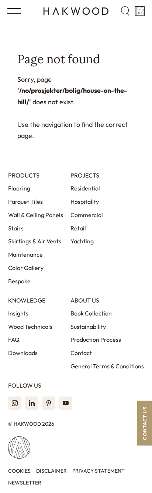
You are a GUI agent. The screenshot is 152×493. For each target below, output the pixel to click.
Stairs (16, 228)
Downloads (23, 353)
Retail (78, 228)
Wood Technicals (30, 326)
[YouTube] (65, 403)
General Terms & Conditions (107, 366)
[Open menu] (14, 11)
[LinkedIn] (31, 403)
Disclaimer (51, 471)
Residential (85, 188)
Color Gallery (26, 267)
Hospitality (84, 201)
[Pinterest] (48, 403)
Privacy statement (98, 471)
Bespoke (19, 281)
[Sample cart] (140, 11)
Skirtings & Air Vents (34, 241)
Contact (81, 353)
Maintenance (25, 254)
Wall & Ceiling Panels (35, 215)
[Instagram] (14, 403)
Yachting (82, 241)
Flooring (19, 188)
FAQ (14, 339)
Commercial (86, 215)
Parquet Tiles (25, 201)
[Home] (76, 11)
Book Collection (91, 313)
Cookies (19, 471)
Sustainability (88, 326)
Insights (18, 313)
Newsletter (24, 483)
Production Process (95, 339)
